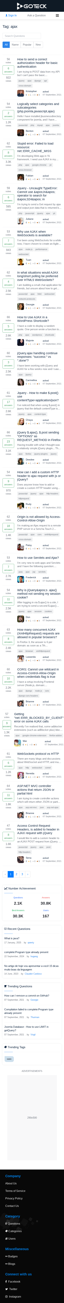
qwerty (31, 942)
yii (50, 165)
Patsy (29, 545)
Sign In (12, 15)
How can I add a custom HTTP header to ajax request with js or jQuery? (39, 475)
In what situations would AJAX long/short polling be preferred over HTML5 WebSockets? (37, 276)
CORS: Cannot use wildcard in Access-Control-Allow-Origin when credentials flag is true (38, 673)
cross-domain (25, 86)
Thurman (35, 1017)
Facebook (14, 1281)
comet (48, 768)
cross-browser (25, 170)
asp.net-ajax (52, 807)
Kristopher (31, 91)
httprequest (24, 498)
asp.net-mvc (31, 807)
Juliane (29, 219)
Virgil (33, 1034)
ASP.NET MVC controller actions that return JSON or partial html (35, 789)
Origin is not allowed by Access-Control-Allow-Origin (39, 518)
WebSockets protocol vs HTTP (38, 753)
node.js (29, 249)
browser (29, 651)
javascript (23, 125)
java (21, 572)
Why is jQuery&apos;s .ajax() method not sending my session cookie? (38, 593)
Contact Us (12, 1205)
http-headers (52, 493)
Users (12, 1238)
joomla (56, 125)
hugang (34, 956)
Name (15, 44)
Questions (13, 1223)
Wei (25, 741)
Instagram (14, 1296)
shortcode (49, 335)
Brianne (30, 701)
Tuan (28, 259)
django (37, 81)
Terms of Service (15, 1190)
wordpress (37, 335)
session (38, 611)
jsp (34, 572)
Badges (13, 1256)
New (38, 44)
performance (41, 249)
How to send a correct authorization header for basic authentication (37, 63)
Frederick (31, 577)
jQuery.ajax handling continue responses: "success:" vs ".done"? (37, 356)
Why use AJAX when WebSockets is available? (34, 233)
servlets (42, 572)
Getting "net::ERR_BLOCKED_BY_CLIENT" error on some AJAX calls (38, 717)
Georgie (30, 304)
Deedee (30, 459)
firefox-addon (55, 735)
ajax (29, 81)
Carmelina (31, 380)
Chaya (29, 419)
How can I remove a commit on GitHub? (26, 995)
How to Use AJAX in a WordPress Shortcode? (33, 319)
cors (39, 534)
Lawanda (31, 656)
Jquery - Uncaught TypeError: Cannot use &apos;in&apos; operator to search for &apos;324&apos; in (37, 193)
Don (28, 617)
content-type (40, 414)
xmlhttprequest (51, 534)
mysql (40, 125)
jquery (21, 81)
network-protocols (27, 299)
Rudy (28, 504)
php (32, 125)
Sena (28, 857)
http (27, 768)
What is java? (11, 938)
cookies (48, 611)
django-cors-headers (28, 696)
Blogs (11, 1263)
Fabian (29, 175)
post (48, 847)
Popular (27, 44)
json (42, 807)
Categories (15, 1231)
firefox (28, 454)
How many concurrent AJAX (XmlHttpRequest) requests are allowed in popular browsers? (38, 633)
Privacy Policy (14, 1198)
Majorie (30, 340)
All (6, 44)
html (39, 294)
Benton (29, 131)
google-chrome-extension (34, 735)
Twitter (13, 1289)
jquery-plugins (41, 454)
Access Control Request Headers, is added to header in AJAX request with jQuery (38, 829)
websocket (24, 254)
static (9, 1059)
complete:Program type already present (26, 952)
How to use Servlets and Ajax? (38, 557)
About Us (11, 1183)
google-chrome (39, 165)
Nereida (30, 773)
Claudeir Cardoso (33, 973)
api (45, 81)
